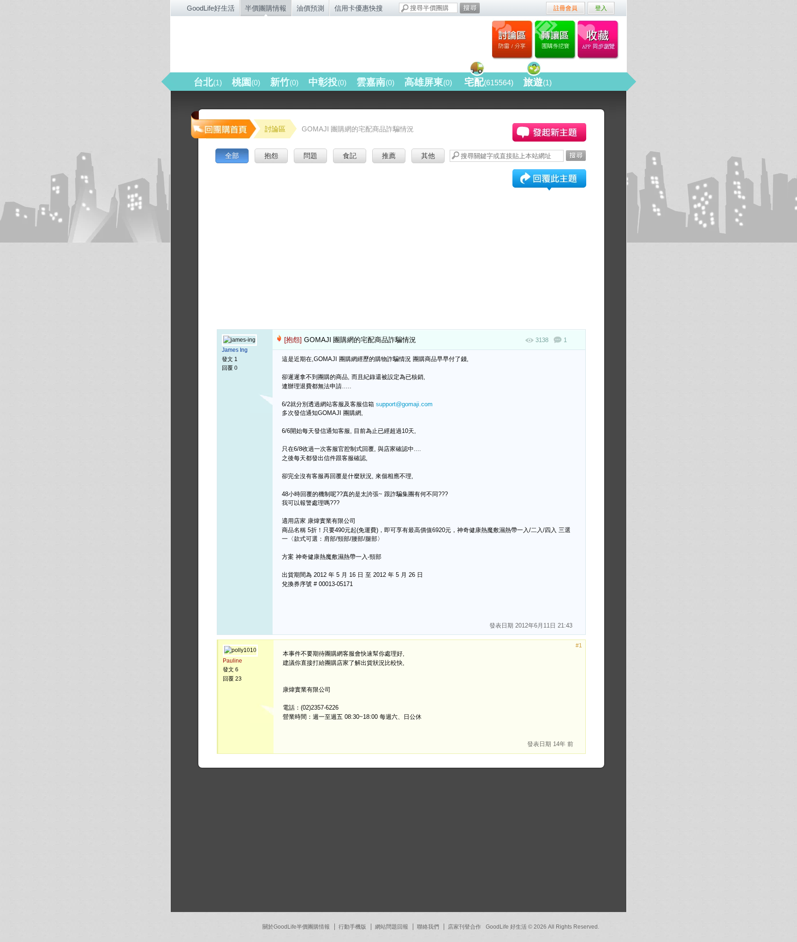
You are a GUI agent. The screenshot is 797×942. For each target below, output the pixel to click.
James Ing (235, 350)
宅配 (488, 82)
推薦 (389, 156)
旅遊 (537, 82)
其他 (428, 156)
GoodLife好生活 (211, 8)
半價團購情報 (265, 8)
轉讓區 (556, 39)
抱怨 (271, 156)
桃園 (246, 82)
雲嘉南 (375, 82)
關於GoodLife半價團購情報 (296, 927)
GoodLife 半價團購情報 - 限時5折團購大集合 (270, 42)
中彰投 (327, 82)
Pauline (232, 661)
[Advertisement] (401, 234)
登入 (601, 8)
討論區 (512, 39)
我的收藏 (600, 39)
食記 (350, 156)
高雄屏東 (428, 82)
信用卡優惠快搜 (358, 8)
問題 (310, 156)
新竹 (284, 82)
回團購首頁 (222, 124)
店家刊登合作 (464, 927)
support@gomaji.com (404, 404)
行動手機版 (352, 927)
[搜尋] (470, 8)
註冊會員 (565, 8)
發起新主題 (549, 132)
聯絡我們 (428, 927)
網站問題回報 (391, 927)
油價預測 (310, 8)
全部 (232, 156)
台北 (208, 82)
